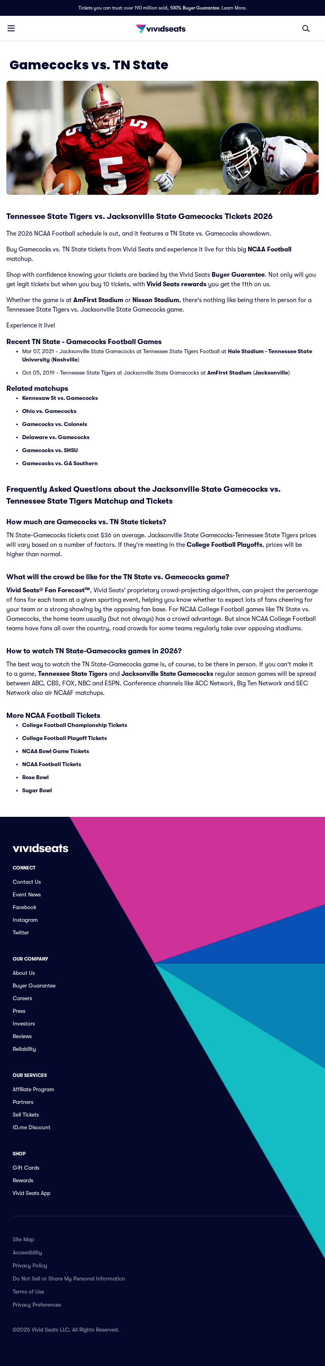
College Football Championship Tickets (74, 725)
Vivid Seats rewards (176, 284)
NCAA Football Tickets (51, 764)
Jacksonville (271, 372)
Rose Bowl (35, 777)
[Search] (306, 28)
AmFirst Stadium (98, 300)
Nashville (65, 359)
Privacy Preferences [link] (37, 1304)
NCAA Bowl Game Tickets (55, 751)
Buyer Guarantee (238, 274)
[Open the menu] (11, 28)
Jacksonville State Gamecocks (167, 673)
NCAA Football (269, 249)
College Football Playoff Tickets (64, 738)
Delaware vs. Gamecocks (56, 437)
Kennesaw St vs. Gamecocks (60, 398)
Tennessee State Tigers (72, 673)
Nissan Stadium (155, 300)
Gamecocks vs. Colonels (54, 424)
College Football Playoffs (224, 544)
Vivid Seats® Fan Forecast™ (48, 590)
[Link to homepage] (162, 28)
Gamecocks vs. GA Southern (60, 463)
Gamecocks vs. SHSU (50, 450)
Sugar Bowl (37, 790)
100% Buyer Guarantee (194, 8)
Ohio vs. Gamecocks (49, 411)
